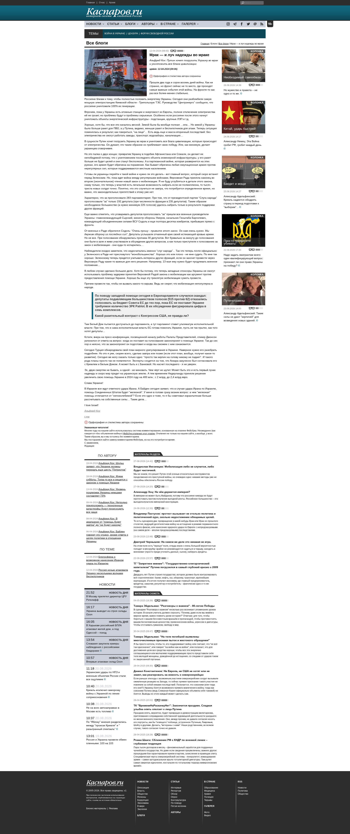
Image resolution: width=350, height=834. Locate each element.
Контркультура (178, 800)
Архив (112, 2)
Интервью (176, 787)
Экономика (143, 803)
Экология (142, 809)
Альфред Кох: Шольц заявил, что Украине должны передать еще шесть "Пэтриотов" (106, 466)
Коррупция (143, 800)
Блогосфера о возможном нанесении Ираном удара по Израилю (105, 560)
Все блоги (224, 43)
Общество (142, 794)
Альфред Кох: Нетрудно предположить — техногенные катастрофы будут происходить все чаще (106, 507)
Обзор (174, 794)
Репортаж (176, 791)
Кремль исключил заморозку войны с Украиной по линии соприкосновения (103, 694)
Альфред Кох (92, 410)
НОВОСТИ (93, 24)
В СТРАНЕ (168, 24)
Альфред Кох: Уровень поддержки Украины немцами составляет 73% (106, 492)
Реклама (113, 808)
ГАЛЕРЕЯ (189, 24)
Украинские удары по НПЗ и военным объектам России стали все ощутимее (106, 676)
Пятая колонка (178, 806)
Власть (141, 791)
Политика (243, 791)
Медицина (209, 791)
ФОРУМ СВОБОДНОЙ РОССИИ (157, 33)
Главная (90, 2)
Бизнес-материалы (96, 808)
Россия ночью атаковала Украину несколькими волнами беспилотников (107, 573)
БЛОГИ (130, 24)
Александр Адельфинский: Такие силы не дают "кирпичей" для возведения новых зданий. (243, 317)
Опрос (174, 797)
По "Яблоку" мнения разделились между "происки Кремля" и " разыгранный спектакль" (106, 725)
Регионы (141, 797)
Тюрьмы (208, 800)
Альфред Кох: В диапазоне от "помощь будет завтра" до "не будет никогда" (103, 522)
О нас (102, 2)
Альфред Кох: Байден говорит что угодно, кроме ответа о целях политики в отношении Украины (107, 536)
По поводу (176, 803)
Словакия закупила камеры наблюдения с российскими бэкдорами (102, 647)
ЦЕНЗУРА (133, 33)
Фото (206, 812)
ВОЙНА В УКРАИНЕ (114, 33)
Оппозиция (143, 787)
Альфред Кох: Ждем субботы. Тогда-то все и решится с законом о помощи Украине (106, 479)
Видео (207, 815)
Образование (211, 787)
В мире (141, 806)
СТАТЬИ (113, 24)
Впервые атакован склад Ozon (104, 661)
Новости (242, 787)
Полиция (208, 797)
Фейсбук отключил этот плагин (139, 433)
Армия (207, 794)
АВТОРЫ (148, 24)
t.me (87, 416)
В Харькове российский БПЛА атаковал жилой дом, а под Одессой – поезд (104, 629)
